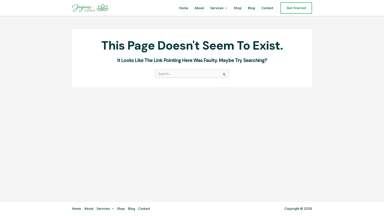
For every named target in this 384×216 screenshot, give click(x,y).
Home (183, 8)
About (199, 8)
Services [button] (216, 8)
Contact (267, 8)
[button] (225, 8)
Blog (251, 8)
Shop (238, 8)
